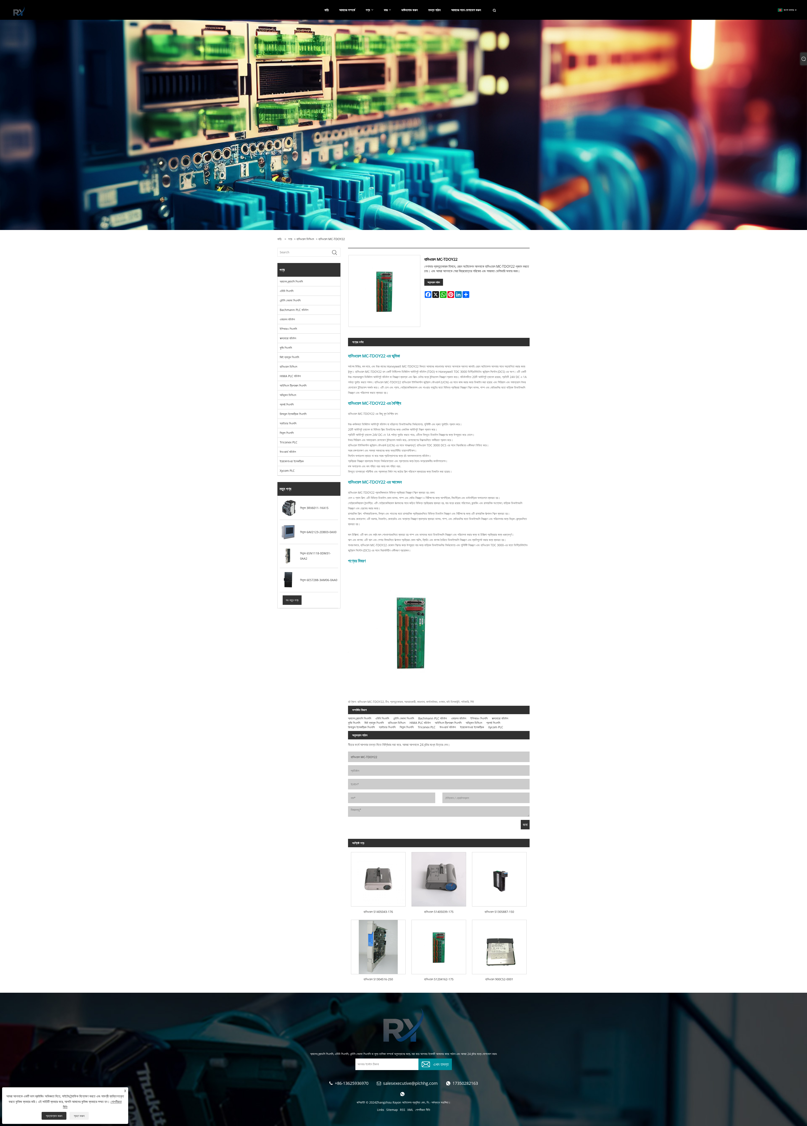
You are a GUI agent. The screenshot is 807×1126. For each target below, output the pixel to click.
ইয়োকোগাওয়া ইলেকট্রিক (292, 461)
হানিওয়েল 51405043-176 (378, 912)
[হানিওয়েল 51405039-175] (439, 878)
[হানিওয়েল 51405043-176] (378, 878)
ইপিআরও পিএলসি (288, 329)
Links (380, 1110)
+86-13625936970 (351, 1083)
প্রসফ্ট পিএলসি (287, 404)
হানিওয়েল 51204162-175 (439, 979)
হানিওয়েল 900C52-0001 (499, 979)
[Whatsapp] (402, 1094)
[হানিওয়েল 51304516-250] (378, 945)
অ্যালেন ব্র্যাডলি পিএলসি (291, 281)
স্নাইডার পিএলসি (288, 423)
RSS (402, 1110)
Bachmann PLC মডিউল (294, 310)
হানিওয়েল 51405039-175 (439, 912)
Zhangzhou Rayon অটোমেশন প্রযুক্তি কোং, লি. (403, 1102)
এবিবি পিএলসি (286, 291)
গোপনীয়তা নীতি (422, 1110)
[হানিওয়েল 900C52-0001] (499, 945)
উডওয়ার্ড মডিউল (288, 452)
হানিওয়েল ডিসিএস (305, 239)
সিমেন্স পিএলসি (287, 433)
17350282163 (465, 1083)
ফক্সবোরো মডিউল (288, 338)
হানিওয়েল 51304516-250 (378, 979)
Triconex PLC (288, 442)
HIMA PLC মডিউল (290, 376)
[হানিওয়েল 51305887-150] (499, 878)
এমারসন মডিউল (287, 319)
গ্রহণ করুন (79, 1116)
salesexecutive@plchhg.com (410, 1083)
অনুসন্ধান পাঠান (433, 282)
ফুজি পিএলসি (286, 348)
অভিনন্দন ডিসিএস (288, 395)
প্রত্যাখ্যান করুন (54, 1116)
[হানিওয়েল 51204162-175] (439, 945)
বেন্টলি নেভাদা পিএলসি (290, 300)
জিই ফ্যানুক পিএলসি (289, 357)
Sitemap (392, 1110)
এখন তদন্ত (441, 1064)
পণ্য (290, 239)
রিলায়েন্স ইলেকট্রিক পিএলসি (293, 414)
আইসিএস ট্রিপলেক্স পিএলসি (293, 385)
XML (410, 1110)
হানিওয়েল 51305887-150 (499, 912)
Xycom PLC (287, 471)
